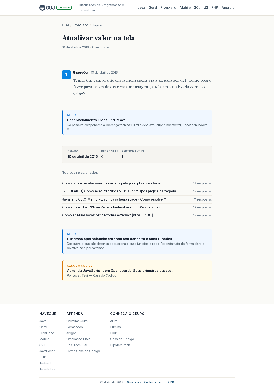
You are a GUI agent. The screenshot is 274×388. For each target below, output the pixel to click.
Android (228, 8)
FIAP (113, 333)
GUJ (65, 25)
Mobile (185, 8)
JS (206, 8)
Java (141, 8)
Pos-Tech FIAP (77, 345)
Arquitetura (47, 369)
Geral (153, 8)
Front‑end (168, 8)
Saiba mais (134, 382)
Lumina (115, 327)
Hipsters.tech (120, 345)
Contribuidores (154, 382)
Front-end (80, 25)
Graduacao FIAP (78, 339)
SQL (197, 8)
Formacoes (74, 327)
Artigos (71, 333)
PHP (214, 8)
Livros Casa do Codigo (83, 351)
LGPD (170, 382)
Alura (113, 321)
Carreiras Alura (77, 321)
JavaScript (47, 351)
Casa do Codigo (122, 339)
